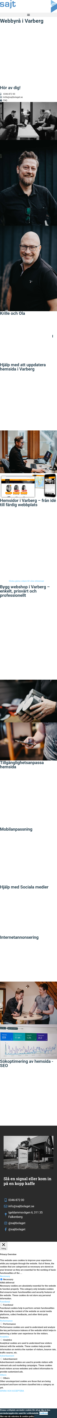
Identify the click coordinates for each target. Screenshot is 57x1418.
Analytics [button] (4, 1336)
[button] (28, 15)
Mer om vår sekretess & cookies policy (17, 1416)
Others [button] (3, 1375)
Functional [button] (5, 1301)
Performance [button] (6, 1321)
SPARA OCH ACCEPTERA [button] (12, 1391)
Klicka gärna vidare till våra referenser (26, 581)
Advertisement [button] (7, 1356)
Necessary (8, 1279)
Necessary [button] (5, 1276)
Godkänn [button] (43, 1413)
